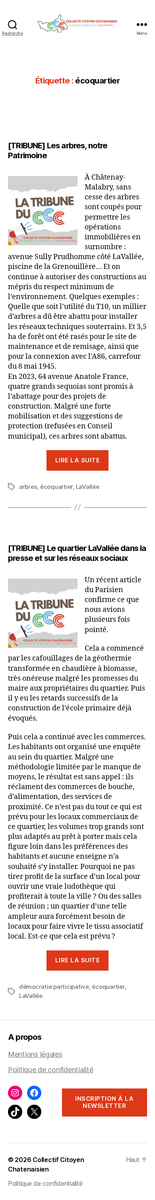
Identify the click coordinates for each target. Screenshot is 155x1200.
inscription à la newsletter (104, 1102)
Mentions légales (35, 1054)
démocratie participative (54, 986)
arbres (28, 486)
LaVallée (87, 486)
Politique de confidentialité (50, 1070)
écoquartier (56, 486)
